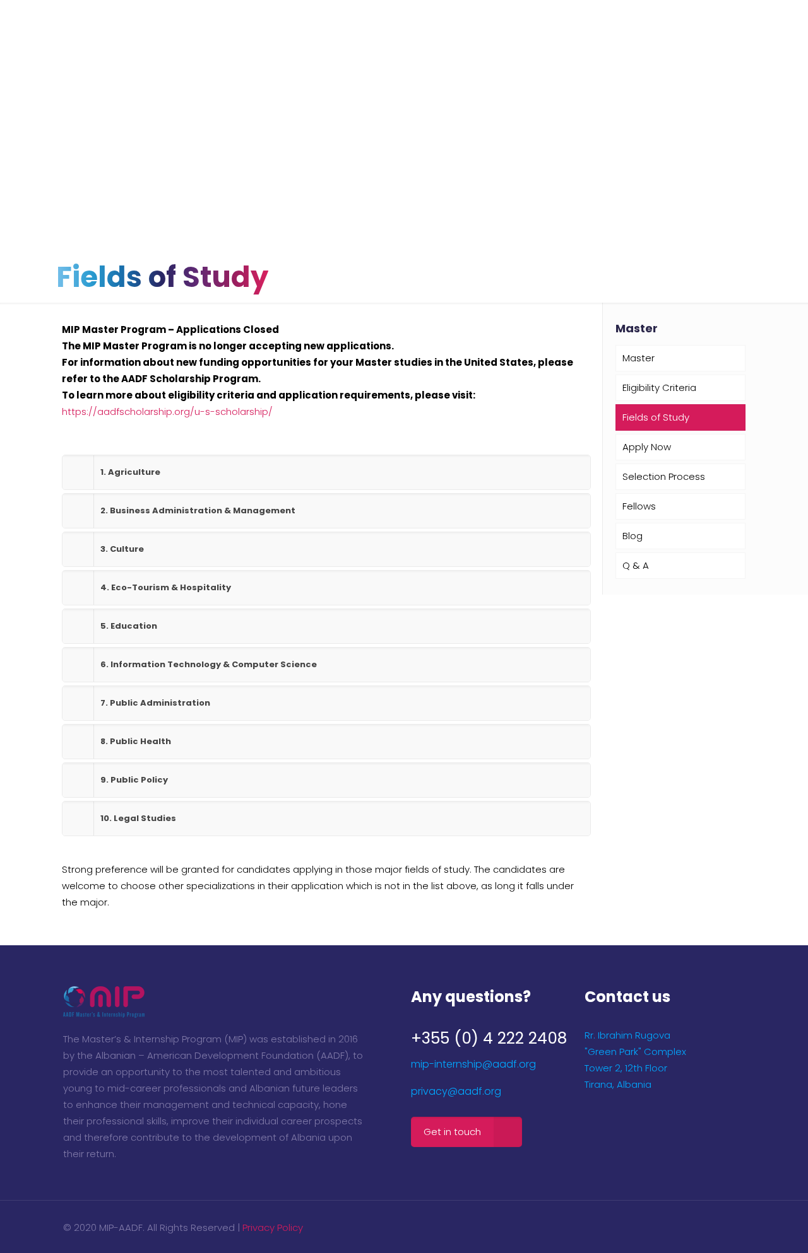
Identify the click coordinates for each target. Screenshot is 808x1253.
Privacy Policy (272, 1227)
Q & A (635, 565)
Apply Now (646, 446)
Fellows (639, 506)
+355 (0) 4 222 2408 (489, 1038)
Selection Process (663, 476)
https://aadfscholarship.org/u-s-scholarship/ (167, 411)
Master (638, 357)
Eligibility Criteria (659, 387)
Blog (632, 535)
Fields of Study (655, 417)
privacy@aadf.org (456, 1091)
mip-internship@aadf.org (473, 1064)
